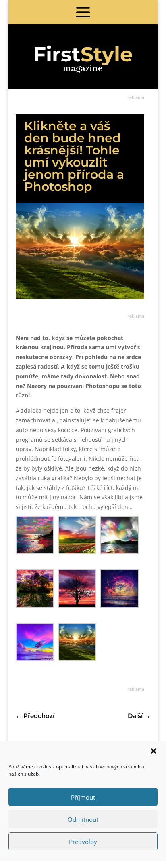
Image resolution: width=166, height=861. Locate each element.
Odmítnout (83, 819)
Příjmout (83, 797)
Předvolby (83, 842)
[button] (153, 751)
